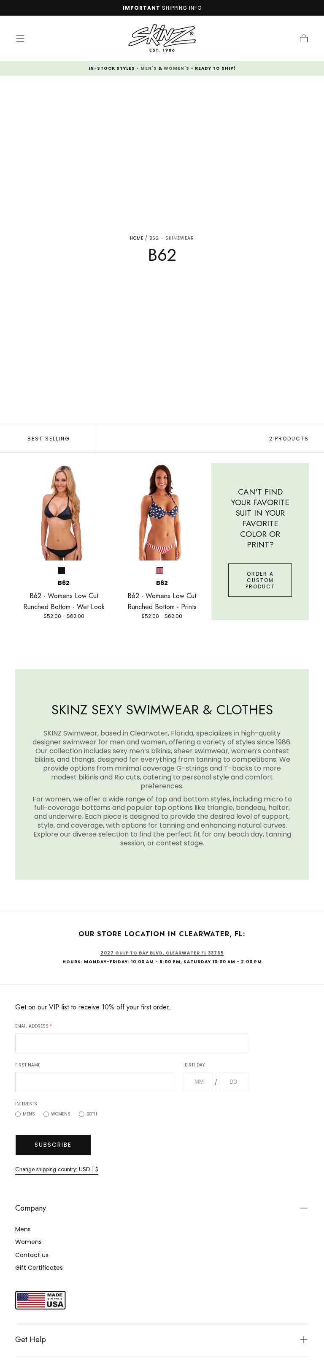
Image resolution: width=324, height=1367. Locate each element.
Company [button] (30, 1208)
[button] (20, 38)
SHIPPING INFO (182, 7)
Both (91, 1114)
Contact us (32, 1255)
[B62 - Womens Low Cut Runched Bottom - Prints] (162, 511)
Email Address (33, 1026)
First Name (27, 1065)
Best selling (48, 438)
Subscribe (53, 1144)
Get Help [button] (30, 1339)
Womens (60, 1114)
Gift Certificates (39, 1267)
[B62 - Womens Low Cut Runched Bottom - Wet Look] (64, 511)
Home (136, 238)
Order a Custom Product (260, 580)
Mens (29, 1114)
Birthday (195, 1065)
